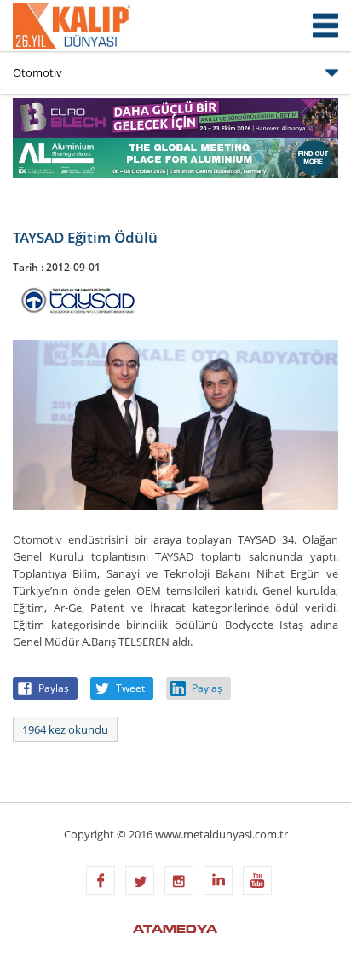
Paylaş (53, 688)
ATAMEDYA (175, 930)
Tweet (130, 688)
